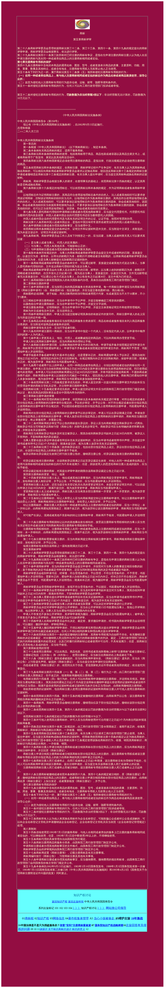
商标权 (29, 918)
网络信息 (59, 918)
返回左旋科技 (76, 901)
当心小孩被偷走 (105, 918)
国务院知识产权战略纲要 (109, 925)
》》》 (77, 908)
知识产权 (43, 918)
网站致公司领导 (116, 908)
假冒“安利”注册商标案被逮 (75, 925)
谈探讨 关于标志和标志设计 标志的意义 (62, 929)
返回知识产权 (59, 901)
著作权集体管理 (78, 918)
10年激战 (137, 918)
